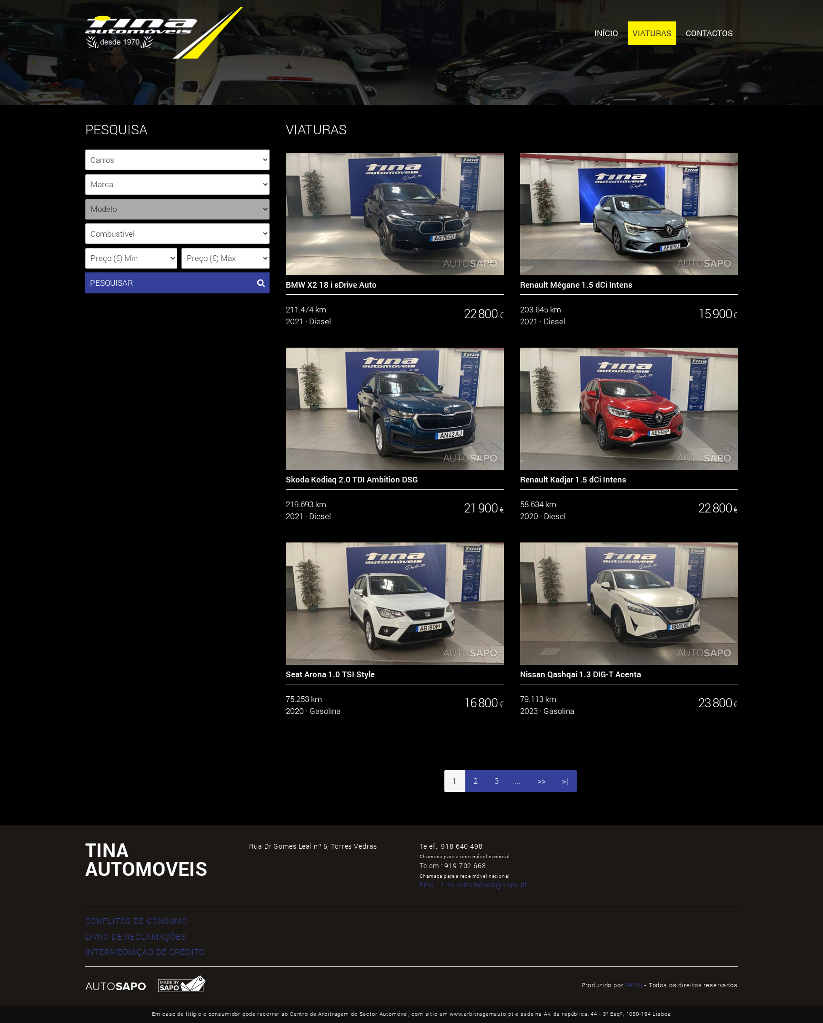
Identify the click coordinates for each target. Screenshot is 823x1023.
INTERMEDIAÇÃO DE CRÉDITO (145, 951)
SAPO (633, 985)
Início (606, 33)
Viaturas (652, 33)
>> (541, 780)
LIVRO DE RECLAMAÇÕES (135, 936)
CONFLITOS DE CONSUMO (136, 920)
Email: (474, 884)
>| (565, 780)
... (518, 780)
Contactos (709, 33)
